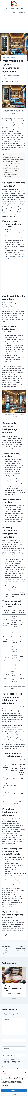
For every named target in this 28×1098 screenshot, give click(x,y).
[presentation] (14, 975)
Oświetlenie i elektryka (8, 57)
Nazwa (5, 1041)
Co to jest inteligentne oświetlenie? (13, 157)
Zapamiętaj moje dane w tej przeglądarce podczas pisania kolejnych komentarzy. (12, 1061)
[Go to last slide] (4, 982)
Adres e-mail (7, 1048)
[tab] (12, 998)
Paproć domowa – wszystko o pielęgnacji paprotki (7, 948)
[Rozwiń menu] (14, 12)
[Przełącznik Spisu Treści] (22, 155)
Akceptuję (14, 1090)
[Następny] (24, 982)
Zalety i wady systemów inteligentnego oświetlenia (11, 162)
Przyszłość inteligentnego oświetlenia (11, 175)
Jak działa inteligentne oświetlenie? (14, 159)
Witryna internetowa (9, 1055)
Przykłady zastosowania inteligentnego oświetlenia (11, 166)
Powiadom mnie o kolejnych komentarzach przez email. (11, 1068)
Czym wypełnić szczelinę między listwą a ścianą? (21, 947)
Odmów (14, 1094)
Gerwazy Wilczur (9, 81)
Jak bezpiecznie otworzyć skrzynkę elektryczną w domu (13, 988)
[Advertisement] (14, 22)
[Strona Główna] (2, 75)
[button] (26, 1072)
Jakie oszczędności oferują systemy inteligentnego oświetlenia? (11, 170)
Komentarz (7, 1019)
